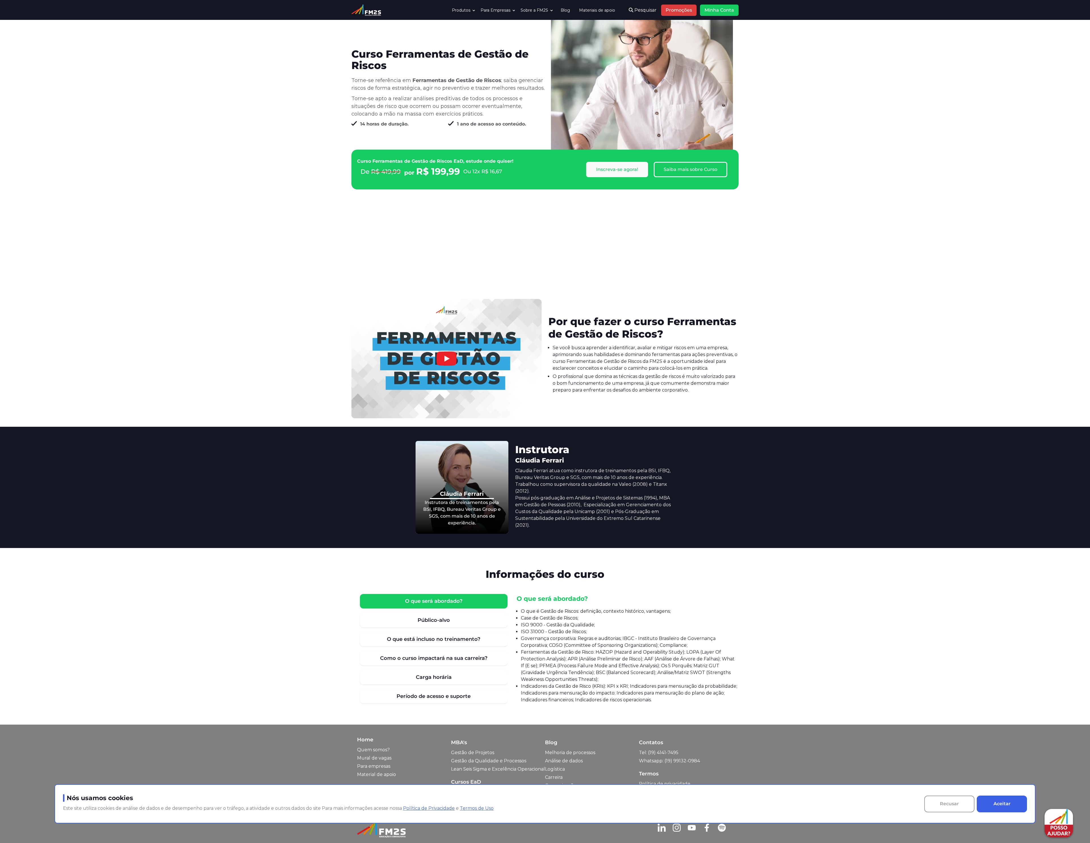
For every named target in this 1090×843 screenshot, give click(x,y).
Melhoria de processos (570, 752)
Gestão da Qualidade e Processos (488, 760)
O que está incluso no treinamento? (433, 639)
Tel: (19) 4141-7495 (658, 752)
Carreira (554, 777)
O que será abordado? (433, 601)
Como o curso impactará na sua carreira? (433, 658)
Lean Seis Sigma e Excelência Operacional (498, 769)
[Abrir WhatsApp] (14, 828)
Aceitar (1002, 803)
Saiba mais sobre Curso (690, 169)
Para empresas (373, 766)
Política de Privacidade (429, 808)
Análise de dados (564, 760)
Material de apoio (376, 774)
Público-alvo (434, 620)
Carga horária (434, 677)
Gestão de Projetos (472, 752)
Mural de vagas (374, 758)
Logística (555, 769)
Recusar (949, 803)
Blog (565, 10)
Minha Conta (719, 10)
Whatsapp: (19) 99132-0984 (669, 760)
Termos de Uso (477, 808)
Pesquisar (645, 10)
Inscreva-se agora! (617, 169)
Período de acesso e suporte (434, 696)
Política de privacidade (664, 783)
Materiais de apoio (597, 10)
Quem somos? (373, 749)
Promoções (679, 10)
